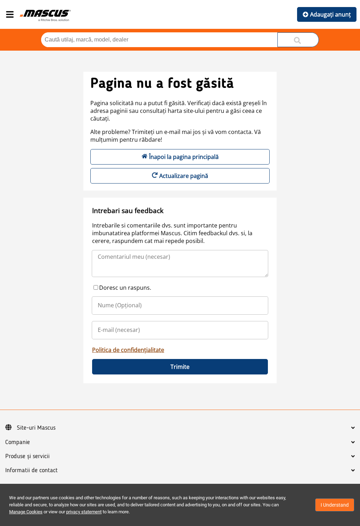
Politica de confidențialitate (128, 350)
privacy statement (84, 511)
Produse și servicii (27, 456)
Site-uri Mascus (36, 428)
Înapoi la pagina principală (184, 157)
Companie (17, 442)
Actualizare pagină (183, 176)
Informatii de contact (31, 470)
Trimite (180, 367)
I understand (335, 505)
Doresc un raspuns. (125, 287)
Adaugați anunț (330, 14)
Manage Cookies (26, 511)
